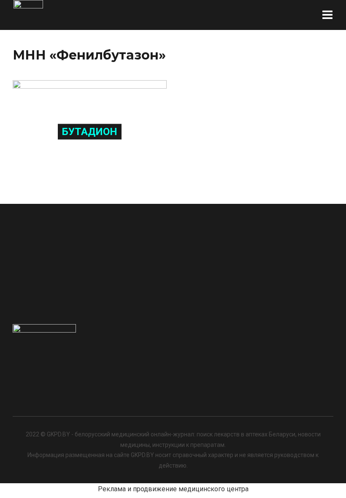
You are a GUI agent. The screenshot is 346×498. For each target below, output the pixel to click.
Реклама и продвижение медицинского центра (173, 489)
